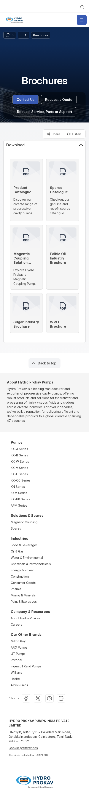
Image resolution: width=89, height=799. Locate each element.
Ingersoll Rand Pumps (26, 666)
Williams (16, 672)
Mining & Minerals (23, 595)
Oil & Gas (17, 551)
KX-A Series (19, 449)
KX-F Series (19, 474)
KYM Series (19, 493)
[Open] (82, 20)
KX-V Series (19, 468)
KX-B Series (19, 455)
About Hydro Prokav (25, 618)
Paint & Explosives (24, 601)
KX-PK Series (20, 499)
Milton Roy (18, 641)
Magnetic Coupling (24, 522)
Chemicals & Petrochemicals (31, 564)
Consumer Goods (23, 583)
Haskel (16, 679)
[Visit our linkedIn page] (61, 698)
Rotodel (16, 660)
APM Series (19, 505)
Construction (20, 576)
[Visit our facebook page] (26, 698)
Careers (16, 624)
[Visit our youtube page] (49, 698)
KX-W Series (20, 461)
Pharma (16, 589)
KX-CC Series (20, 480)
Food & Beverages (24, 545)
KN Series (18, 486)
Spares (16, 528)
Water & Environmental (27, 557)
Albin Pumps (19, 685)
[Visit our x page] (38, 698)
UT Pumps (18, 654)
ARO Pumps (19, 647)
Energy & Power (22, 570)
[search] (82, 7)
